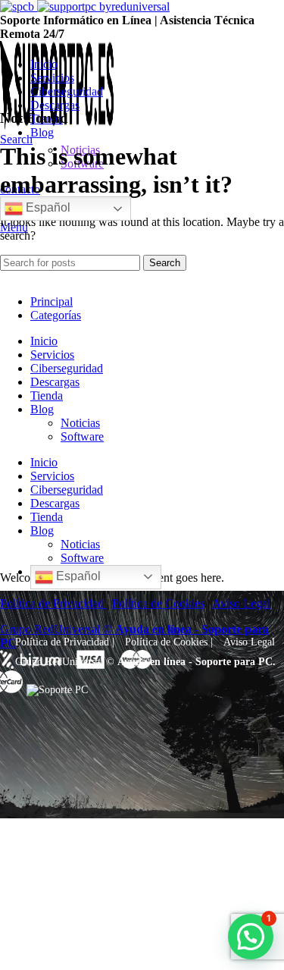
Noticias (80, 422)
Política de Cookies (166, 642)
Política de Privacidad (62, 642)
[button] (250, 936)
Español (46, 207)
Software (82, 436)
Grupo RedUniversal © (64, 661)
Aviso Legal (249, 642)
